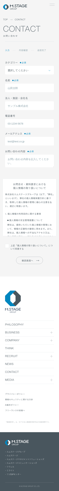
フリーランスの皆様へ (15, 410)
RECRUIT (11, 356)
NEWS (9, 364)
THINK (9, 348)
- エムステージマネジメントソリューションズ (24, 459)
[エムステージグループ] (15, 7)
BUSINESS (12, 332)
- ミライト (9, 470)
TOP (5, 20)
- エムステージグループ (15, 452)
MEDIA (9, 380)
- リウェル (9, 467)
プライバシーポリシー (15, 394)
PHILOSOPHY (14, 325)
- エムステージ (11, 455)
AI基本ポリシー (12, 405)
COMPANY (12, 340)
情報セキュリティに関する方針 (19, 399)
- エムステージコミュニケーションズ (21, 463)
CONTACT (20, 20)
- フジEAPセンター (13, 474)
